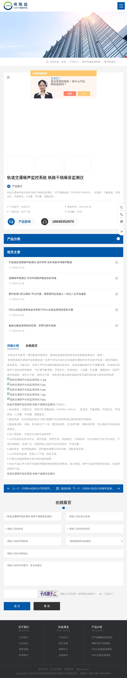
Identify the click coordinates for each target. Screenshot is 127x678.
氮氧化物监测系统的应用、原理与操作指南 (32, 325)
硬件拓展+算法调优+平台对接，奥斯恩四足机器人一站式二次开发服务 (47, 293)
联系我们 (23, 655)
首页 (63, 61)
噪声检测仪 (110, 61)
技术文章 (63, 643)
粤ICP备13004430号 (100, 673)
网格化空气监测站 (101, 643)
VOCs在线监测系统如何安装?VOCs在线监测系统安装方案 (41, 309)
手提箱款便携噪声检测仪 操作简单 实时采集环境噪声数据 (40, 262)
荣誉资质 (23, 649)
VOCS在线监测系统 (102, 649)
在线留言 (32, 345)
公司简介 (23, 637)
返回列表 (66, 488)
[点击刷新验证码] (48, 594)
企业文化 (23, 643)
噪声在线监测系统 (91, 61)
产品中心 (74, 61)
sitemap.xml (82, 669)
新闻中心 (63, 649)
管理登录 (68, 669)
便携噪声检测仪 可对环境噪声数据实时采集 (33, 278)
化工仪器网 (56, 669)
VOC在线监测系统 (101, 655)
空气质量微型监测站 (102, 637)
